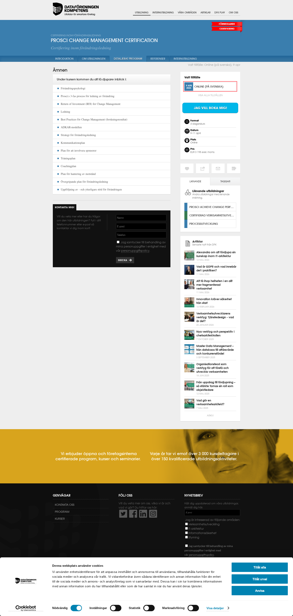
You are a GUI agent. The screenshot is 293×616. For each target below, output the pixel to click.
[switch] (115, 608)
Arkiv (210, 415)
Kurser (60, 518)
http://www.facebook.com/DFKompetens (133, 514)
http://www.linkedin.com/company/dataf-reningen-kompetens (143, 514)
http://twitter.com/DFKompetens (123, 514)
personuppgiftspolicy (135, 250)
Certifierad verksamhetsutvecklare (212, 215)
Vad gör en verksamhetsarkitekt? (210, 402)
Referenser (157, 58)
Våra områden (187, 12)
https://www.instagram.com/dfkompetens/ (153, 514)
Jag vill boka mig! (210, 108)
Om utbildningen (93, 58)
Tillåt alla (260, 567)
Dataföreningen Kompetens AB (76, 9)
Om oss (233, 12)
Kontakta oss (64, 505)
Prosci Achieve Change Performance (212, 207)
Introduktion (64, 58)
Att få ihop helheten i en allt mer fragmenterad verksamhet (214, 284)
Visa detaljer (215, 608)
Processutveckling (203, 224)
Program (62, 511)
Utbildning (141, 12)
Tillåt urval (260, 579)
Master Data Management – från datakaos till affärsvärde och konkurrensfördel (215, 349)
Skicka (122, 260)
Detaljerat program (128, 58)
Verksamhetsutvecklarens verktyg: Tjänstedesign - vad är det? (215, 317)
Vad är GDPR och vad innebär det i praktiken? (216, 268)
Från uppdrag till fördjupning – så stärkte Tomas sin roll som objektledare (215, 386)
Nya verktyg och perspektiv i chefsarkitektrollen (215, 333)
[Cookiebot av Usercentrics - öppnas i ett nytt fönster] (25, 608)
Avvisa (259, 590)
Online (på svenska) (208, 86)
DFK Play (219, 12)
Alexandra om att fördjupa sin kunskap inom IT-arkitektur (216, 254)
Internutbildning (163, 12)
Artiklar (205, 12)
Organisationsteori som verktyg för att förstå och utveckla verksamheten (212, 368)
